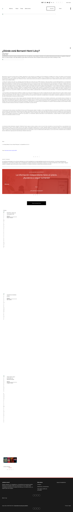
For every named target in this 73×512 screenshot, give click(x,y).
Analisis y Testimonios (6, 159)
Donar (36, 186)
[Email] (60, 2)
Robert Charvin (10, 217)
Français (66, 505)
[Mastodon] (58, 2)
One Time (8, 182)
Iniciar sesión (68, 2)
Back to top (4, 497)
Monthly (7, 184)
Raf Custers (9, 299)
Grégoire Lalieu (10, 382)
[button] (36, 203)
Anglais (69, 505)
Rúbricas (11, 8)
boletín (61, 484)
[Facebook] (56, 2)
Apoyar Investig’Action (61, 482)
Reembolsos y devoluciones (43, 486)
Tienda (21, 8)
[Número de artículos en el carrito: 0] (67, 8)
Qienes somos (28, 8)
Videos (16, 8)
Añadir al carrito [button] (4, 290)
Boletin (60, 8)
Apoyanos (52, 8)
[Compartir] (62, 2)
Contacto (39, 484)
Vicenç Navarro (5, 53)
